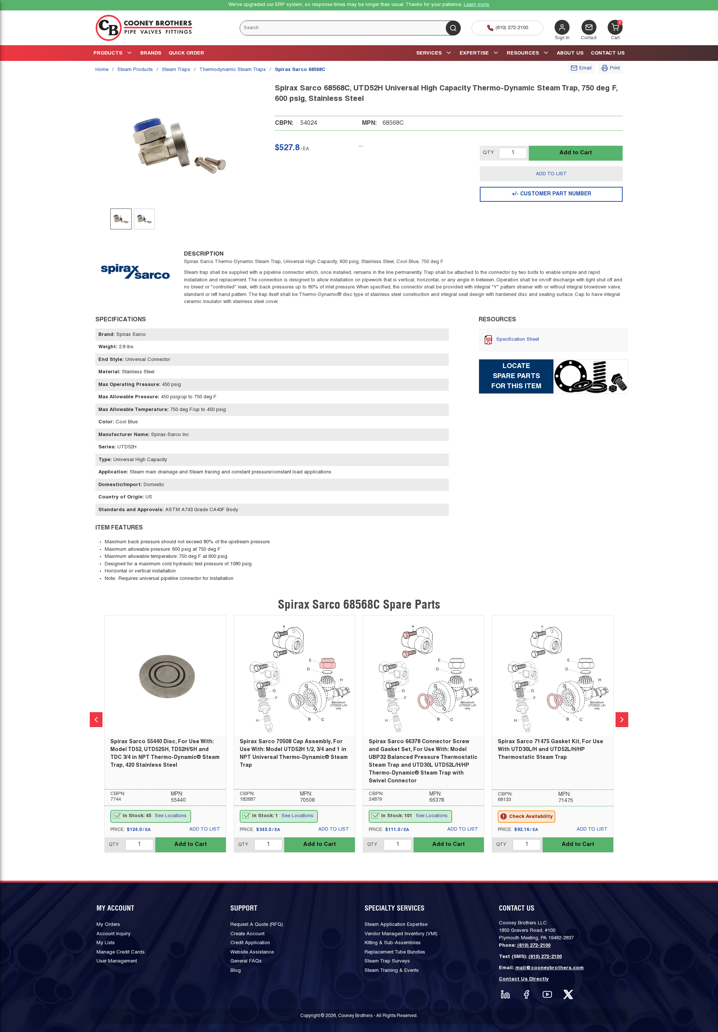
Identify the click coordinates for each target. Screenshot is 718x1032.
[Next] (622, 719)
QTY (488, 153)
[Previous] (96, 719)
